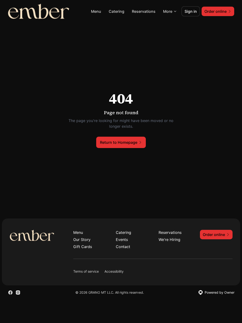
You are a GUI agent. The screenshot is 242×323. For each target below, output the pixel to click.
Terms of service (86, 271)
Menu (96, 11)
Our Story (82, 239)
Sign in (191, 11)
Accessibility (114, 271)
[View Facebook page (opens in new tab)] (10, 292)
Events (122, 239)
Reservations (144, 11)
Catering (116, 11)
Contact (123, 246)
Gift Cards (82, 246)
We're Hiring (169, 239)
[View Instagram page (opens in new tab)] (18, 292)
